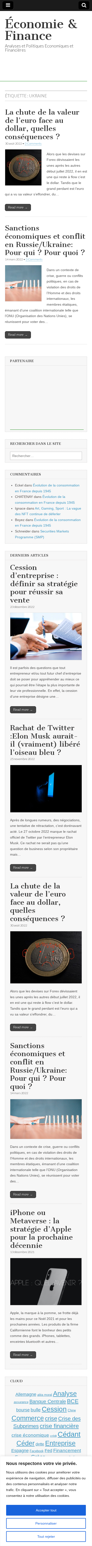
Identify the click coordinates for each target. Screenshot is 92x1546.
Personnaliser (46, 1523)
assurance (21, 1402)
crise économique (30, 1435)
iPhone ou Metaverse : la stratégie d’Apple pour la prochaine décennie (41, 1229)
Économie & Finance (41, 30)
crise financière (59, 1426)
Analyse (65, 1393)
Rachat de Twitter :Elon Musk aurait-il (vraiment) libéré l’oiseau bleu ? (45, 740)
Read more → (18, 207)
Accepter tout (46, 1510)
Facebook (37, 1451)
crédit (53, 1435)
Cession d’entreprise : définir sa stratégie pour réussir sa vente (44, 583)
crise (51, 1418)
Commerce (28, 1418)
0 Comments (33, 143)
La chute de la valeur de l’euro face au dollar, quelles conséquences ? (42, 124)
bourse (23, 1410)
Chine (72, 1410)
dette (40, 1444)
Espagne (20, 1450)
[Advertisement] (47, 399)
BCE (73, 1401)
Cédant (69, 1434)
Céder (25, 1443)
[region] (46, 1501)
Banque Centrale (47, 1401)
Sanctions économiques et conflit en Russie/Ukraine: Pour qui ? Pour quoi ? (45, 240)
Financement (67, 1450)
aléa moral (44, 1395)
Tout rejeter (46, 1536)
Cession (54, 1409)
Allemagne (25, 1394)
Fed (48, 1450)
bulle (36, 1409)
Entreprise (60, 1443)
